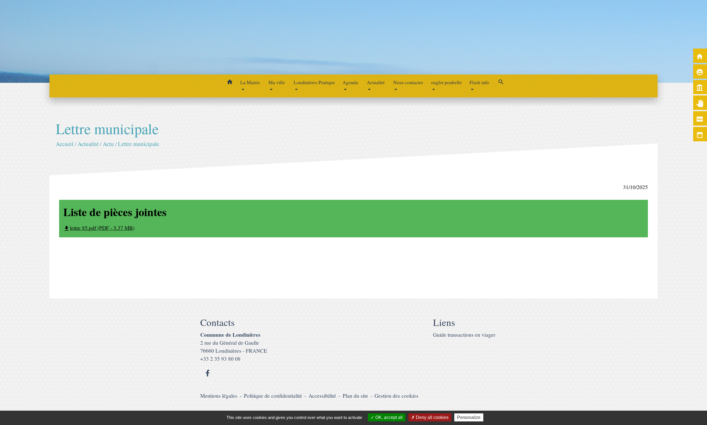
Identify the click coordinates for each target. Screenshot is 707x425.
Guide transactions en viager (464, 334)
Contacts (217, 322)
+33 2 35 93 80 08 (220, 358)
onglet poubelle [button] (446, 82)
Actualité (88, 144)
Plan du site (355, 395)
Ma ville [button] (276, 82)
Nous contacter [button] (408, 82)
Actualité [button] (376, 82)
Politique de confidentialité (273, 395)
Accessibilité (322, 395)
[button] (229, 83)
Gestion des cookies (396, 395)
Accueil (64, 144)
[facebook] (207, 373)
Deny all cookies (432, 417)
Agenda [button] (350, 82)
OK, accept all (388, 417)
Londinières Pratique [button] (314, 82)
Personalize (469, 417)
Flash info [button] (479, 82)
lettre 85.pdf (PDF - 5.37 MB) (98, 227)
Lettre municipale (138, 144)
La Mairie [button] (250, 82)
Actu (108, 144)
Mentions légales (218, 395)
